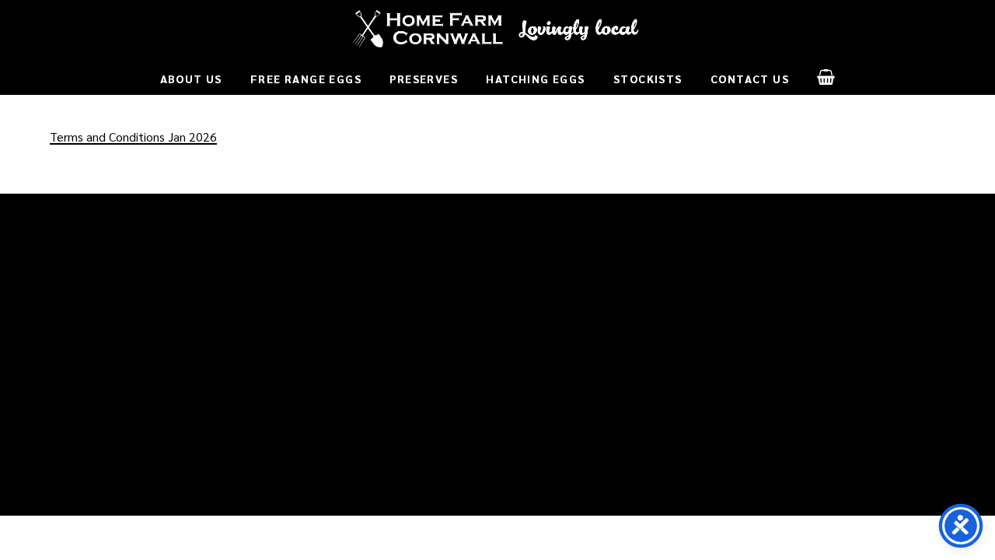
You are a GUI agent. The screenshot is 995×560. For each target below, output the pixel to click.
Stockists (534, 335)
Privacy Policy (316, 314)
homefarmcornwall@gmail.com (132, 372)
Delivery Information (334, 272)
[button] (826, 77)
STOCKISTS (548, 237)
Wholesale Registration (571, 314)
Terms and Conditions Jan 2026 (133, 136)
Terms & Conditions (331, 293)
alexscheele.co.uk (639, 499)
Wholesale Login (553, 293)
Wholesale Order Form (569, 272)
